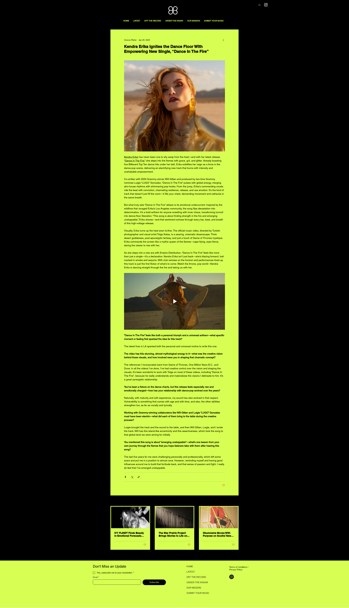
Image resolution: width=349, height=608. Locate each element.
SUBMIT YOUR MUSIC (196, 593)
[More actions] (223, 40)
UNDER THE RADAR (196, 582)
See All (236, 501)
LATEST (190, 572)
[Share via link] (138, 477)
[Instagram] (266, 4)
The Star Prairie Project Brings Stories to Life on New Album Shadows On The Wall (173, 534)
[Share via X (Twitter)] (132, 477)
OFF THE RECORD (196, 577)
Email (96, 577)
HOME (189, 566)
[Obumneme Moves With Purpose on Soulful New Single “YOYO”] (219, 517)
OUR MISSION (193, 588)
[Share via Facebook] (125, 477)
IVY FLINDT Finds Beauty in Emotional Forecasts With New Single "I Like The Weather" (129, 534)
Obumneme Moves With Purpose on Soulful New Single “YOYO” (217, 534)
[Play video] (174, 301)
